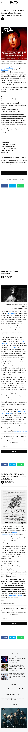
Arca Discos (9, 68)
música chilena (21, 179)
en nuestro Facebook (20, 431)
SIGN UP (14, 173)
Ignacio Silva (9, 276)
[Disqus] (14, 208)
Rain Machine (11, 313)
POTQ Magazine (9, 18)
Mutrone (15, 533)
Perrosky (10, 326)
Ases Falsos (4, 70)
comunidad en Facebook (15, 596)
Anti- (14, 347)
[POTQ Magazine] (14, 2)
